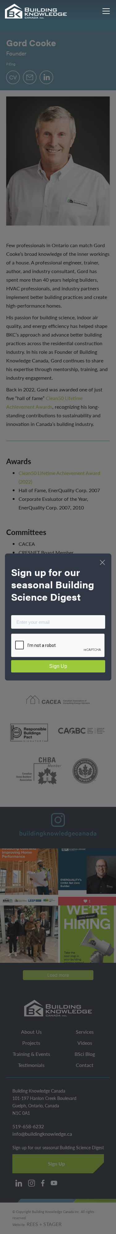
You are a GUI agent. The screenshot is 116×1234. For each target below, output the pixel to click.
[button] (105, 11)
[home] (36, 11)
